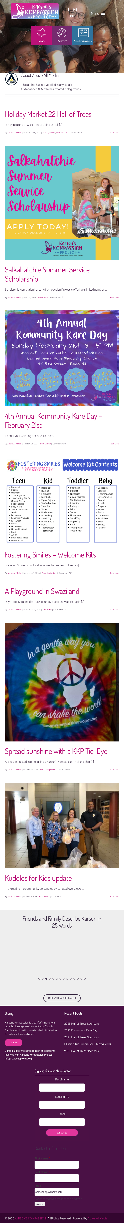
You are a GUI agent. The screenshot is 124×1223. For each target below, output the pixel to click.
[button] (39, 979)
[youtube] (71, 16)
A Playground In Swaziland (42, 591)
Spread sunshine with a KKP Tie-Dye (56, 751)
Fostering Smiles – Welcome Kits (50, 554)
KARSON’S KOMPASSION (30, 1218)
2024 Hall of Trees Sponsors (81, 1037)
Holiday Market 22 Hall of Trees (48, 114)
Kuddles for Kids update (38, 878)
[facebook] (68, 9)
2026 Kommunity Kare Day (80, 1030)
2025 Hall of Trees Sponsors (81, 1023)
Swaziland (47, 609)
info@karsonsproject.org (18, 1058)
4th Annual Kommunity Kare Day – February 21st (53, 420)
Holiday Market (48, 132)
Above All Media (14, 132)
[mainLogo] (35, 4)
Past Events (61, 132)
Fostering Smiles (48, 573)
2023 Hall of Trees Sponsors (81, 1051)
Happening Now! (47, 769)
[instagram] (75, 9)
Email (62, 1114)
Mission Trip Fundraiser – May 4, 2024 (87, 1044)
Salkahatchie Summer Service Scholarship (47, 273)
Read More (114, 132)
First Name (62, 1079)
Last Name (62, 1096)
